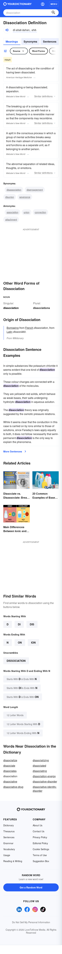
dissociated (39, 765)
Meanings (12, 41)
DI (19, 624)
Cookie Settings (41, 849)
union (26, 212)
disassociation (14, 189)
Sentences (49, 41)
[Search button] (53, 13)
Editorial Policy (40, 843)
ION (33, 642)
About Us (37, 825)
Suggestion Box (41, 861)
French (29, 328)
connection (40, 212)
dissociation (16, 661)
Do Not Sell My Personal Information (31, 922)
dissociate (9, 765)
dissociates (10, 771)
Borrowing (13, 328)
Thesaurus (9, 831)
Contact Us (38, 831)
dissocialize (10, 760)
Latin (9, 332)
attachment (11, 219)
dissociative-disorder (45, 781)
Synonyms (30, 41)
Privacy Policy (40, 837)
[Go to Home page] (17, 4)
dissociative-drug (13, 787)
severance (24, 197)
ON (20, 642)
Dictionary (8, 825)
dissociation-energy (44, 776)
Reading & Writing (12, 861)
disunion (9, 197)
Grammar (8, 843)
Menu (54, 3)
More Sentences (12, 451)
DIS (32, 624)
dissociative (10, 781)
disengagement (35, 189)
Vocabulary (9, 849)
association (12, 212)
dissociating (40, 771)
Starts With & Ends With (22, 679)
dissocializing (41, 760)
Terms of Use (40, 855)
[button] (43, 3)
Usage (6, 855)
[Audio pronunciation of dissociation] (6, 30)
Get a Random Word (31, 887)
